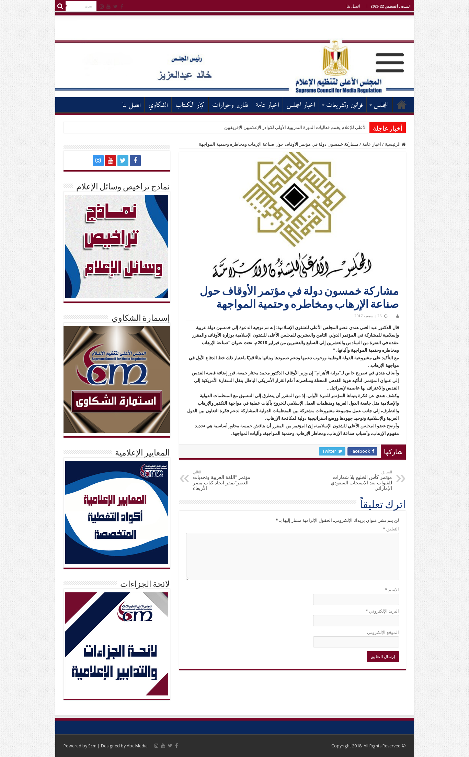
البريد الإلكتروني (382, 611)
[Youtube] (108, 6)
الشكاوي (158, 105)
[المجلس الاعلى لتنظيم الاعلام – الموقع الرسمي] (234, 54)
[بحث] (60, 6)
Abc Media (137, 745)
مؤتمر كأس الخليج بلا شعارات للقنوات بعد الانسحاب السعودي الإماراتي (361, 480)
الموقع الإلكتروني (383, 632)
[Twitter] (115, 6)
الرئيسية (402, 104)
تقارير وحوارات (230, 105)
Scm (92, 745)
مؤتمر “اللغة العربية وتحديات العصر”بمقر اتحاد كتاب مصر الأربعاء (221, 480)
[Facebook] (122, 6)
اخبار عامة (267, 105)
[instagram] (101, 6)
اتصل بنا (353, 6)
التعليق (391, 528)
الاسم (392, 589)
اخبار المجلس (301, 105)
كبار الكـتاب (190, 105)
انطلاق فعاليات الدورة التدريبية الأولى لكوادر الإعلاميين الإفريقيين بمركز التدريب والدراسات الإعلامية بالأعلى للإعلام (261, 127)
